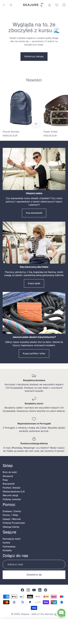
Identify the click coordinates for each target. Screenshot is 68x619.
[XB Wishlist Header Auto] (56, 4)
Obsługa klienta (11, 526)
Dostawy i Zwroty (12, 511)
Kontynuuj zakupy (34, 56)
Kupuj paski (34, 283)
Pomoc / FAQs (10, 515)
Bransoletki (9, 483)
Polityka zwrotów (12, 499)
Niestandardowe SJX (14, 491)
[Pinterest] (46, 590)
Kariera (6, 542)
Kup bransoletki (34, 212)
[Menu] (4, 5)
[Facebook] (22, 590)
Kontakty (7, 550)
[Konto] (49, 5)
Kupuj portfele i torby (34, 353)
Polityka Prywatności (14, 522)
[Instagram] (28, 590)
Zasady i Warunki (12, 519)
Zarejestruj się (34, 574)
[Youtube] (34, 590)
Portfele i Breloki (11, 487)
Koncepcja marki (11, 538)
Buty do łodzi (10, 472)
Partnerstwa (9, 546)
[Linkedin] (40, 590)
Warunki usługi (10, 495)
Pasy (5, 479)
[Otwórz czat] (61, 613)
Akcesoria (8, 476)
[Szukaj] (11, 5)
